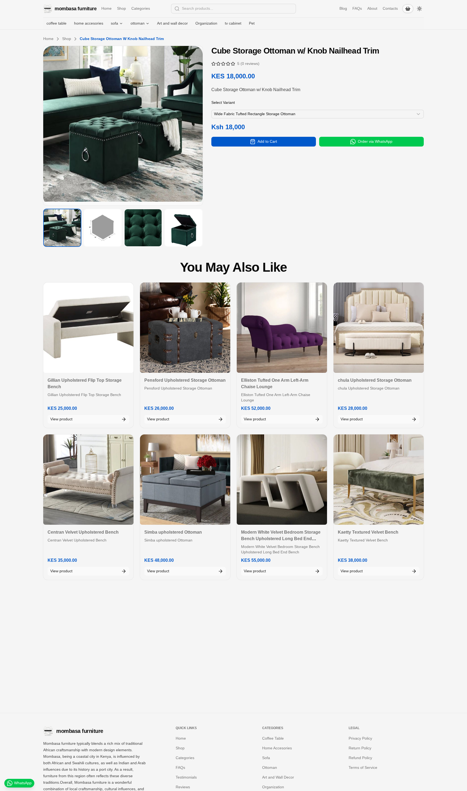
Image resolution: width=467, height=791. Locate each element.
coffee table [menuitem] (56, 23)
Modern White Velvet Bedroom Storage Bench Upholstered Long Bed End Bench (281, 538)
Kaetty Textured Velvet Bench (368, 532)
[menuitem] (117, 23)
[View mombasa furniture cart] (407, 8)
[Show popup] (294, 9)
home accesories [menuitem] (88, 23)
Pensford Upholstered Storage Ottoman (185, 380)
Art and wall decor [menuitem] (172, 23)
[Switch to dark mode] (419, 8)
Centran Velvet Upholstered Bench (83, 532)
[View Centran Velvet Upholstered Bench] (88, 479)
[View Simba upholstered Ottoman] (185, 479)
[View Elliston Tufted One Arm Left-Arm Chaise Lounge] (282, 327)
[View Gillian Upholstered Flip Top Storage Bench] (88, 327)
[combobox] (233, 9)
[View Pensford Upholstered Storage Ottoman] (185, 327)
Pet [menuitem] (252, 23)
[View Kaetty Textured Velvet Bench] (378, 479)
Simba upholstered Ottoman (173, 532)
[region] (123, 125)
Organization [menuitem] (206, 23)
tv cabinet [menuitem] (233, 23)
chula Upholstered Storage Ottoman (375, 380)
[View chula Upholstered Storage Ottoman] (378, 327)
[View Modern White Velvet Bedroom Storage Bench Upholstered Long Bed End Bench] (282, 479)
